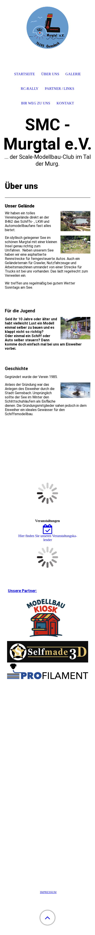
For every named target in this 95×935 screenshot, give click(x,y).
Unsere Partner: (22, 590)
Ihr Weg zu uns (35, 103)
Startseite (24, 74)
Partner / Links (59, 88)
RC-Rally (29, 88)
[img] (47, 28)
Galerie (73, 74)
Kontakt (65, 103)
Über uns (50, 74)
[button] (47, 917)
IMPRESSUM (48, 892)
